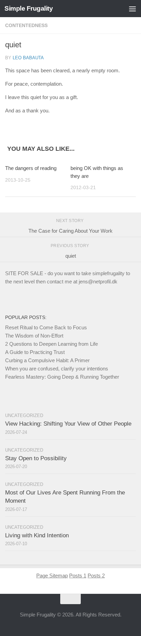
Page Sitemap (52, 575)
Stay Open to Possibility (36, 458)
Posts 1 (77, 575)
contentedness (26, 25)
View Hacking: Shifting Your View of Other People (68, 423)
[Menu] (132, 8)
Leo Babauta (28, 57)
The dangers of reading (30, 168)
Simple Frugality (28, 8)
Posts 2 (96, 575)
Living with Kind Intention (37, 535)
